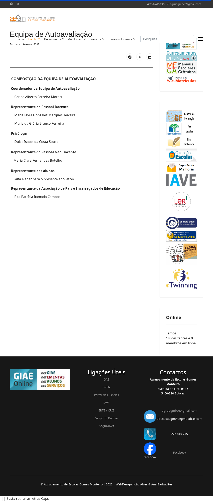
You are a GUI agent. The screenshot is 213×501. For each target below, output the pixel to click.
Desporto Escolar (106, 418)
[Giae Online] (40, 379)
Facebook (179, 452)
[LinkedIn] (149, 56)
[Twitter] (18, 4)
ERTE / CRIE (106, 410)
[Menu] (200, 39)
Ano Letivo (75, 39)
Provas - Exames (120, 39)
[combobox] (167, 39)
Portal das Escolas (106, 395)
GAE (106, 379)
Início (20, 39)
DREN (106, 387)
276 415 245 (157, 4)
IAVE (106, 403)
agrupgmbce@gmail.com (185, 4)
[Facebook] (11, 4)
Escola (32, 39)
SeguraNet (106, 426)
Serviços (95, 39)
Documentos (52, 39)
